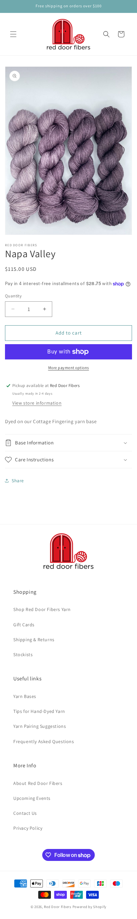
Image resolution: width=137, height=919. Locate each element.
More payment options (68, 367)
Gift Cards (24, 625)
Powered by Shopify (89, 906)
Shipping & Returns (34, 640)
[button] (13, 34)
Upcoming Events (32, 798)
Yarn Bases (24, 696)
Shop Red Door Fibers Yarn (42, 609)
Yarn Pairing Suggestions (39, 726)
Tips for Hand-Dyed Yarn (39, 711)
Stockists (23, 654)
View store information (37, 403)
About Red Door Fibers (38, 783)
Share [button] (18, 481)
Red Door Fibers (57, 906)
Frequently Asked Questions (43, 741)
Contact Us (25, 813)
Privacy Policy (27, 828)
